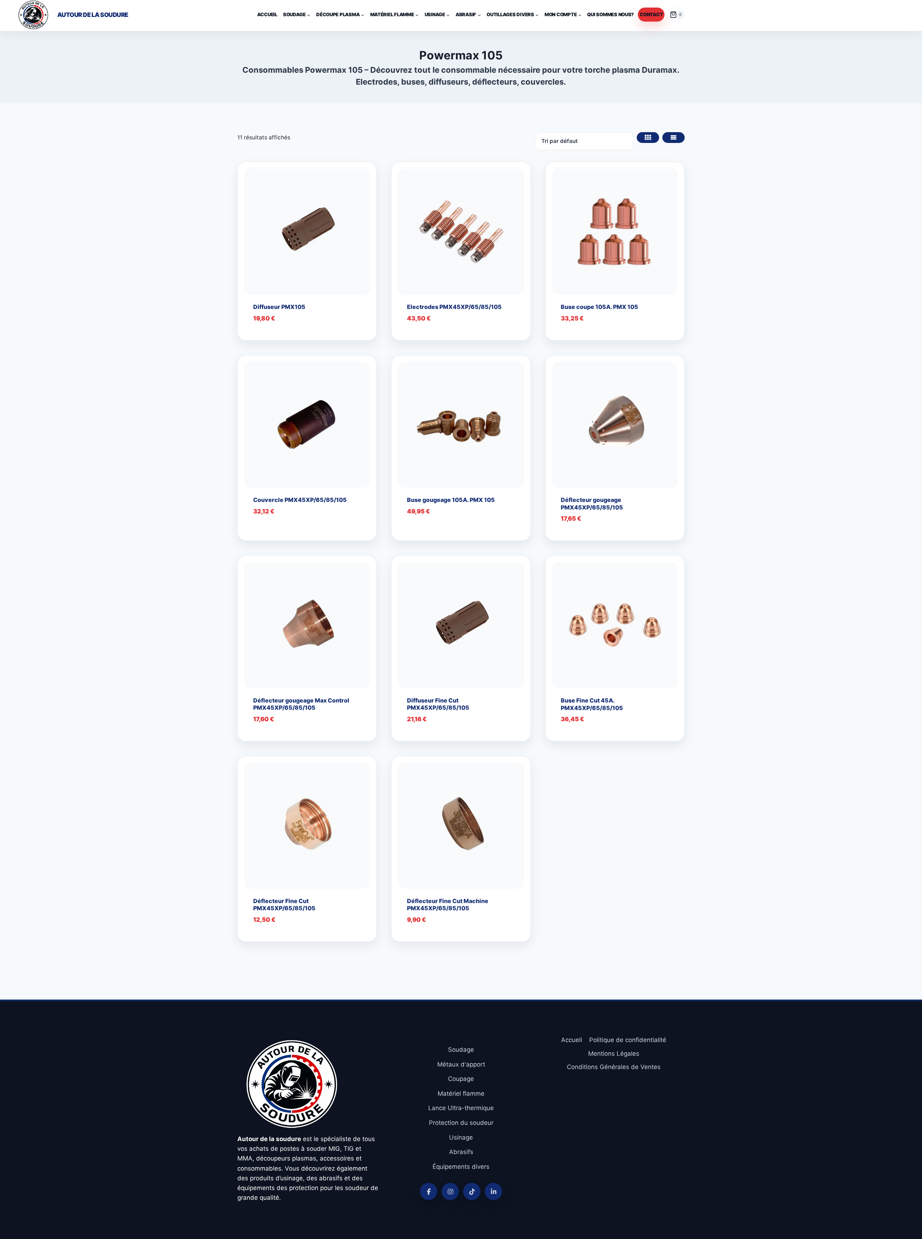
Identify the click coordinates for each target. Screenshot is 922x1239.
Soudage (461, 1049)
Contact (651, 14)
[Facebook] (428, 1191)
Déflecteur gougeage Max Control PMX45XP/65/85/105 (301, 704)
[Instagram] (450, 1191)
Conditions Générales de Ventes (614, 1066)
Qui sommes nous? (610, 14)
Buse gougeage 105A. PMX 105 (451, 499)
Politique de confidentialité (627, 1039)
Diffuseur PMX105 (279, 306)
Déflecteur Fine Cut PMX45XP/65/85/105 (284, 904)
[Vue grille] (648, 137)
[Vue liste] (673, 137)
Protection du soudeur (461, 1122)
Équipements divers (461, 1166)
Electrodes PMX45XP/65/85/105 (454, 306)
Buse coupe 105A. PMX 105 (599, 306)
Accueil (267, 14)
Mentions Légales (613, 1053)
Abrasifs (461, 1151)
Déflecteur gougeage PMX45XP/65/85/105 (592, 503)
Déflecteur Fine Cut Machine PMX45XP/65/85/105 (447, 904)
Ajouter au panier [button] (288, 533)
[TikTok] (471, 1191)
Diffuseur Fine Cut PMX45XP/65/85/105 (438, 704)
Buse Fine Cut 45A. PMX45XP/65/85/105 (592, 704)
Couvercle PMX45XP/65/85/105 (300, 499)
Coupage (461, 1078)
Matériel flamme (461, 1093)
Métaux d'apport (461, 1064)
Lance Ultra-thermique (461, 1108)
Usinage (461, 1137)
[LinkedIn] (493, 1191)
